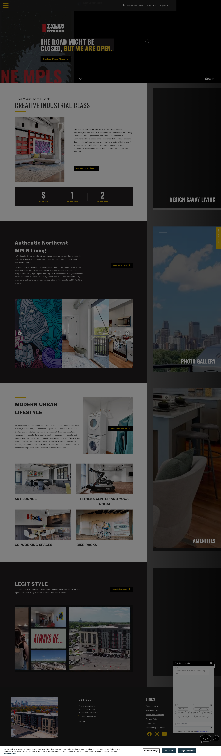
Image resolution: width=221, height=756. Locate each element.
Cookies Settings (151, 751)
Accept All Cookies (187, 751)
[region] (110, 751)
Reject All (169, 751)
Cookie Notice (10, 754)
